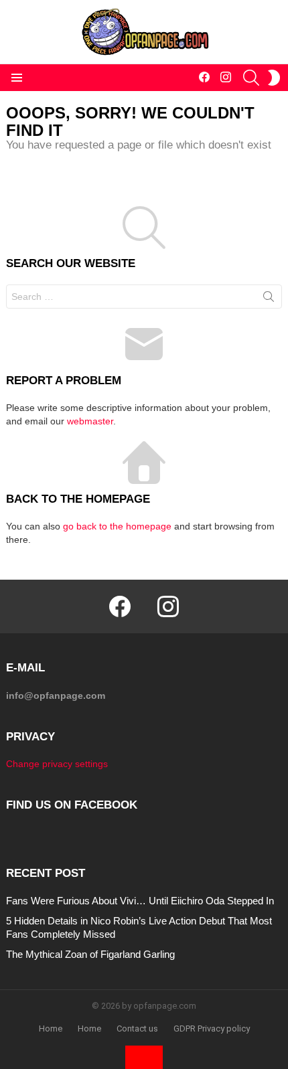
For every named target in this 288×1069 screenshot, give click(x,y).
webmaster (90, 421)
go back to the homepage (117, 526)
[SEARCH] (251, 77)
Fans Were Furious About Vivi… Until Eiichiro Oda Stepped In (140, 900)
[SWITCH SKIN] (274, 77)
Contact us (137, 1028)
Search (268, 299)
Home (50, 1028)
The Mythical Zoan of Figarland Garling (90, 954)
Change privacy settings (57, 763)
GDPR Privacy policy (211, 1028)
